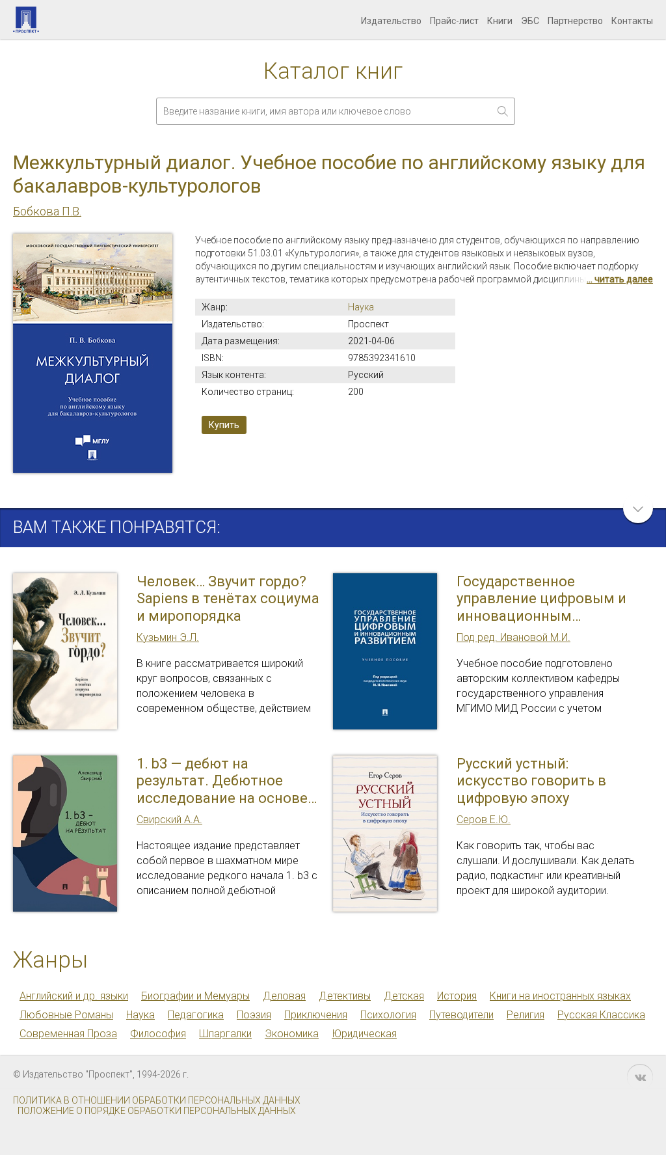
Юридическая (364, 1033)
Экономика (292, 1033)
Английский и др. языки (74, 996)
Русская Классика (601, 1015)
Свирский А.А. (169, 819)
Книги (500, 21)
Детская (404, 996)
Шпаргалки (225, 1033)
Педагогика (196, 1015)
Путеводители (461, 1015)
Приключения (315, 1015)
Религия (525, 1015)
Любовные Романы (66, 1015)
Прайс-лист (454, 21)
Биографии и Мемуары (195, 996)
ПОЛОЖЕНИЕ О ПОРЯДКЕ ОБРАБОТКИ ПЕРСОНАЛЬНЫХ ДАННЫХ (157, 1111)
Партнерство (575, 21)
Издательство (391, 21)
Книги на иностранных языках (560, 996)
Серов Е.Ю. (484, 819)
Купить (224, 425)
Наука (361, 307)
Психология (388, 1015)
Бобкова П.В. (47, 211)
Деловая (284, 996)
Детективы (345, 996)
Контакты (632, 21)
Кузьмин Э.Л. (168, 637)
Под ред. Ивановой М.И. (513, 637)
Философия (158, 1033)
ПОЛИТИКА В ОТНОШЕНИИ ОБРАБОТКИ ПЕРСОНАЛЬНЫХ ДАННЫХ (156, 1100)
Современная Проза (68, 1033)
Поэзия (254, 1015)
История (457, 996)
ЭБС (530, 21)
